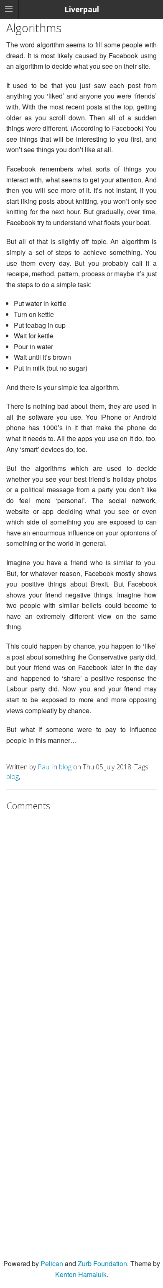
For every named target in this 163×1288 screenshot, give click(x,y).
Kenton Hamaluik (81, 1274)
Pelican (52, 1263)
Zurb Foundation (102, 1263)
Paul (44, 766)
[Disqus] (81, 920)
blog (65, 766)
